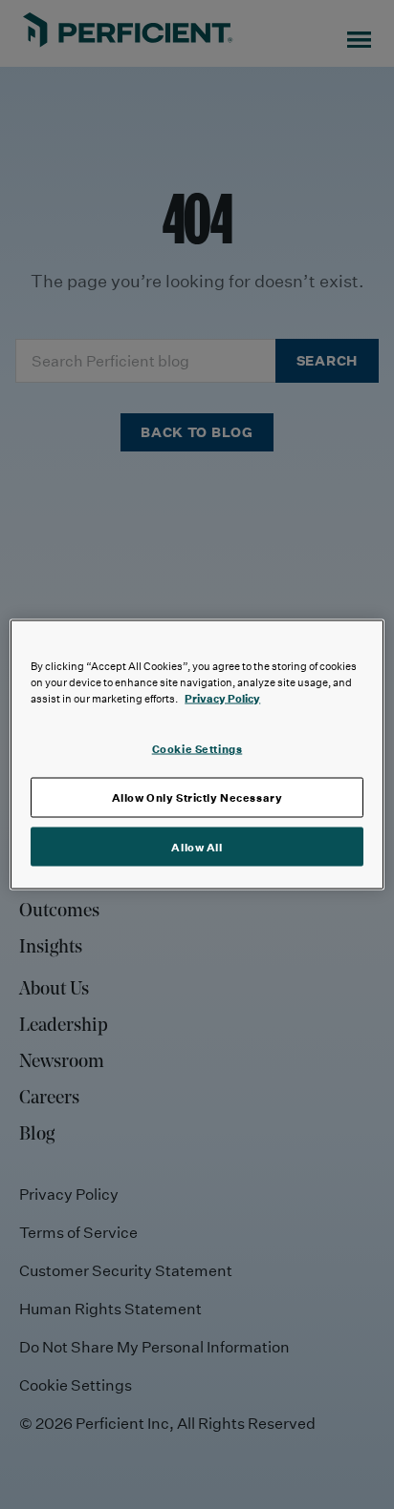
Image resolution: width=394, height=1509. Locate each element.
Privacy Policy (222, 697)
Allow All (196, 846)
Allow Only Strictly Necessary (197, 796)
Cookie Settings (197, 748)
